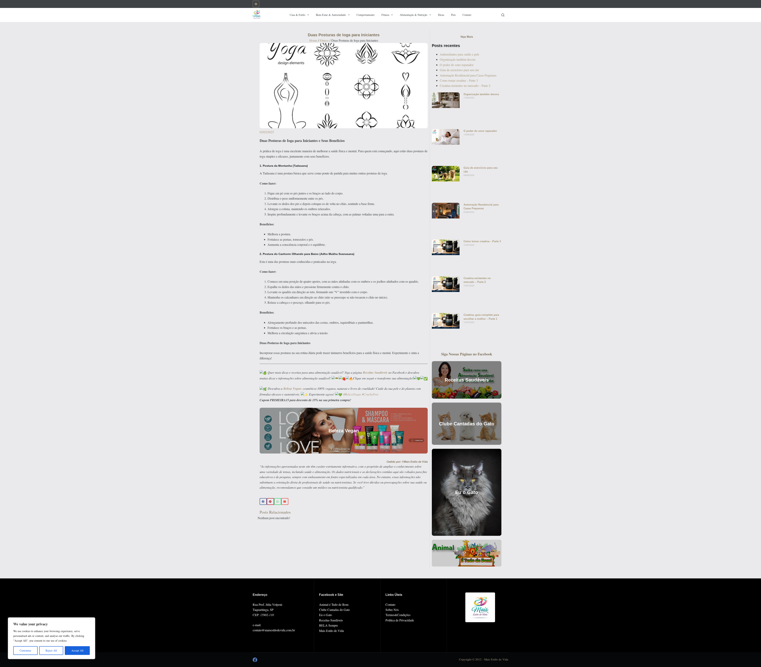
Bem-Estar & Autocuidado (331, 15)
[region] (51, 638)
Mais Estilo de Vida (331, 631)
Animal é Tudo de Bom (333, 604)
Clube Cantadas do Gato (334, 610)
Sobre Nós (392, 610)
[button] (263, 501)
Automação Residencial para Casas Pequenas (468, 75)
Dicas (441, 15)
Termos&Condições (397, 615)
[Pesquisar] (502, 14)
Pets (453, 15)
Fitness (385, 15)
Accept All (77, 650)
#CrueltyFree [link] (370, 394)
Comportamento (366, 15)
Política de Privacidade (399, 620)
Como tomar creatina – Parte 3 (459, 80)
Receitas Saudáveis (331, 620)
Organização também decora (457, 59)
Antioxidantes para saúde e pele (459, 54)
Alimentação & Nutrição (413, 15)
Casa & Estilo (297, 15)
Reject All (51, 650)
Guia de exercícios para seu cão (459, 70)
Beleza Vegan (292, 388)
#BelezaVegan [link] (352, 394)
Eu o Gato (325, 615)
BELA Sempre (328, 625)
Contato (467, 15)
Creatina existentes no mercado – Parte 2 (465, 85)
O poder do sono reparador (456, 65)
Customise (25, 650)
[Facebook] (256, 4)
